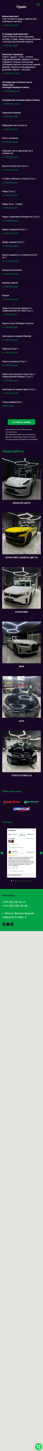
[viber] (12, 924)
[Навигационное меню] (38, 5)
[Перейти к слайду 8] (25, 880)
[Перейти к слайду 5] (19, 880)
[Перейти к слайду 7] (23, 880)
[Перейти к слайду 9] (27, 880)
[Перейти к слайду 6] (21, 880)
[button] (21, 422)
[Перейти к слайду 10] (29, 880)
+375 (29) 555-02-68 (15, 905)
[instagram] (4, 924)
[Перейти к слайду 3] (15, 880)
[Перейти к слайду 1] (11, 880)
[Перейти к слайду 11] (31, 880)
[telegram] (8, 924)
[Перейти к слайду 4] (17, 880)
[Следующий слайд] (41, 853)
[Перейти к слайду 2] (13, 880)
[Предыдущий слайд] (2, 853)
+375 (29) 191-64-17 (14, 902)
